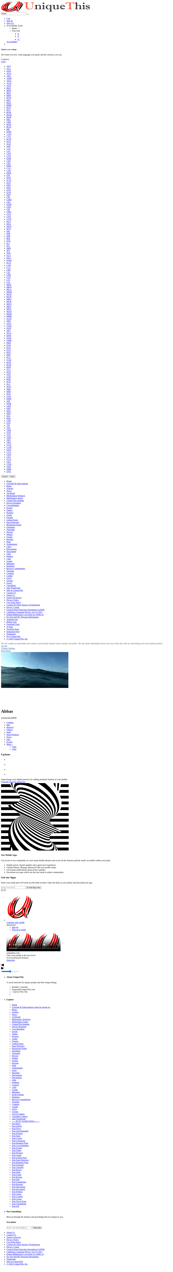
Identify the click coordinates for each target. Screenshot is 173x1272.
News (8, 737)
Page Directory (18, 1046)
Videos (9, 730)
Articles (15, 1012)
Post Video (16, 1150)
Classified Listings (20, 1116)
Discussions (17, 1075)
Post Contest (17, 1196)
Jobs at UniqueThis (14, 1261)
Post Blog (16, 1124)
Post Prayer (17, 1170)
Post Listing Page (19, 1158)
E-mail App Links (33, 888)
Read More (6, 651)
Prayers (15, 1056)
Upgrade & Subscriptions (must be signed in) (31, 1007)
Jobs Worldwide (19, 1119)
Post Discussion (18, 1187)
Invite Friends (18, 1094)
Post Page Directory (20, 1160)
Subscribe (10, 960)
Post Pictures (17, 1153)
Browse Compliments (21, 1099)
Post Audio (16, 1155)
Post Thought (17, 1167)
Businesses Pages (19, 1048)
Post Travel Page (19, 1201)
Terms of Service (13, 1237)
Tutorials (15, 1102)
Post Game (16, 1194)
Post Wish (16, 1172)
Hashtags (16, 1097)
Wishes (15, 1058)
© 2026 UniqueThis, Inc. (17, 1264)
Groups (15, 1111)
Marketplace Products (21, 1019)
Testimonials (17, 1068)
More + (9, 744)
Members (16, 1092)
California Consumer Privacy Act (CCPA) (24, 1252)
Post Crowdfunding (20, 1145)
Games (15, 1090)
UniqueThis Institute (20, 1024)
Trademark (11, 1259)
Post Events (17, 1148)
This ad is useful (19, 930)
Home (14, 1005)
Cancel (5, 476)
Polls (14, 1065)
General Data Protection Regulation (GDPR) (25, 1249)
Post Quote (16, 1175)
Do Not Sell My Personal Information (22, 1257)
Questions (16, 1051)
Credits (15, 1107)
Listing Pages (17, 1044)
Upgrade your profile (15, 922)
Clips (14, 747)
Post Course (17, 1138)
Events (9, 742)
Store (8, 732)
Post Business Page (20, 1162)
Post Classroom (18, 1141)
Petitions (15, 1082)
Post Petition (17, 1192)
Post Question (18, 1165)
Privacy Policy (12, 1240)
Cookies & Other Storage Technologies (23, 1244)
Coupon (15, 1085)
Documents (17, 1077)
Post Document (18, 1189)
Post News (16, 1128)
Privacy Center (12, 1247)
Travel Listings (18, 1114)
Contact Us (11, 1235)
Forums (15, 1041)
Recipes (15, 1063)
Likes (14, 1070)
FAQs (14, 1109)
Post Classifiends (19, 1204)
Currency (5, 59)
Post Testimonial (19, 1182)
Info (8, 725)
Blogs (10, 727)
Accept (4, 646)
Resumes (16, 1073)
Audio (14, 1039)
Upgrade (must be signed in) (13, 782)
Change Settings (8, 648)
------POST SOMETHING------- (26, 1121)
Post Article (17, 1126)
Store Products (12, 734)
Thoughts (16, 1053)
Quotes (15, 1061)
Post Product (17, 1133)
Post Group (17, 1199)
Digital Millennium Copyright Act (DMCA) (25, 1254)
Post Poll (15, 1179)
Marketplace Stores (20, 1022)
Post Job (15, 1206)
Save (12, 476)
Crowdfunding (18, 1029)
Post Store (16, 1136)
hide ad (15, 927)
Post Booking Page (20, 1143)
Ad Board (16, 1017)
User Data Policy (13, 1242)
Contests (15, 1104)
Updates (10, 722)
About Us (10, 1232)
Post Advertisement (20, 1131)
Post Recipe (17, 1177)
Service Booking (19, 1027)
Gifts (14, 1080)
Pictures (15, 1036)
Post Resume (17, 1184)
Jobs (8, 739)
